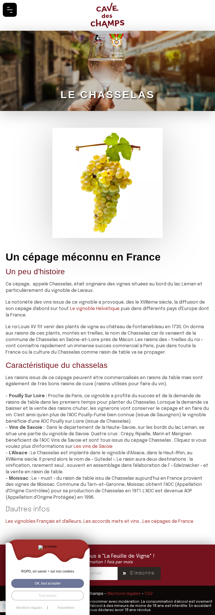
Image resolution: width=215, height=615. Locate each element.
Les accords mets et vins (111, 521)
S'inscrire (142, 573)
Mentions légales (124, 594)
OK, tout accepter (48, 583)
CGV (149, 594)
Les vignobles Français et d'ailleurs (43, 521)
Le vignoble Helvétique (95, 308)
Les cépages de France (167, 521)
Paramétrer (65, 607)
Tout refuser (48, 595)
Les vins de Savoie (94, 446)
